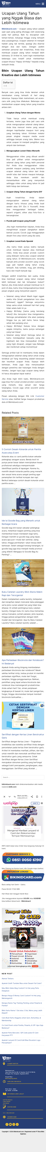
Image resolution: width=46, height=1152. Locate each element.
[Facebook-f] (7, 1124)
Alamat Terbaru (8, 978)
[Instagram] (13, 1124)
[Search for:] (23, 777)
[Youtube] (10, 1124)
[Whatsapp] (17, 1124)
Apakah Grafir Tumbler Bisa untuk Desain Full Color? (22, 983)
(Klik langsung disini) (11, 1078)
